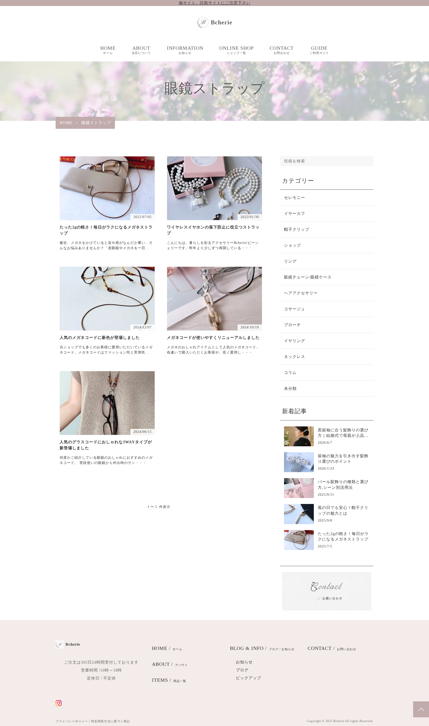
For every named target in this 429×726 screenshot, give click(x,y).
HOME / (167, 648)
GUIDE (319, 50)
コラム (290, 372)
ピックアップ (248, 678)
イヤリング (294, 341)
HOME (108, 50)
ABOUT (141, 50)
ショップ (292, 245)
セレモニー (294, 197)
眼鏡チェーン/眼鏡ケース (308, 277)
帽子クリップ (296, 229)
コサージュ (294, 309)
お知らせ (244, 662)
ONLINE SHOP (236, 50)
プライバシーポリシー (72, 721)
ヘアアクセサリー (301, 293)
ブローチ (292, 325)
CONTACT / (332, 648)
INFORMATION (185, 50)
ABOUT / (170, 664)
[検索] (368, 161)
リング (290, 261)
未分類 (290, 388)
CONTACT (282, 50)
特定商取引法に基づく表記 (110, 721)
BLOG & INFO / (262, 648)
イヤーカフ (294, 213)
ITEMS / (169, 680)
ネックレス (294, 357)
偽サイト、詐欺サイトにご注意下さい (214, 3)
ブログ (242, 670)
